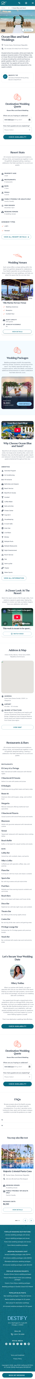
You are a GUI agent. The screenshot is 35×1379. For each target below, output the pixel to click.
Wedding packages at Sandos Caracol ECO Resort (17, 1286)
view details (24, 404)
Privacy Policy (17, 1359)
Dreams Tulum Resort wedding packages (17, 1283)
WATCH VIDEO (18, 634)
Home (3, 8)
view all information (14, 578)
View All (28, 30)
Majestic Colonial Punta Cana (17, 1171)
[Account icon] (26, 3)
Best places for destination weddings (17, 1303)
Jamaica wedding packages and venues (17, 1235)
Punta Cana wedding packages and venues (17, 1242)
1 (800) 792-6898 (18, 1334)
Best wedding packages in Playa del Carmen (17, 1296)
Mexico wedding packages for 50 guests (17, 1299)
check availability (17, 1026)
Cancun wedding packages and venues (17, 1238)
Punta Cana (8, 45)
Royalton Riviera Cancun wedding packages (17, 1274)
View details (21, 1210)
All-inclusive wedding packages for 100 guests (17, 1306)
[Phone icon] (19, 3)
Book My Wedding (17, 1375)
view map (17, 727)
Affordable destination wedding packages (17, 1261)
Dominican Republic (20, 45)
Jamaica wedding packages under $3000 (18, 1254)
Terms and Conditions (17, 1355)
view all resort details (15, 237)
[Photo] (17, 21)
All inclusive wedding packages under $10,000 (17, 1265)
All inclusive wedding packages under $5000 (17, 1258)
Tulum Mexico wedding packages (17, 1245)
